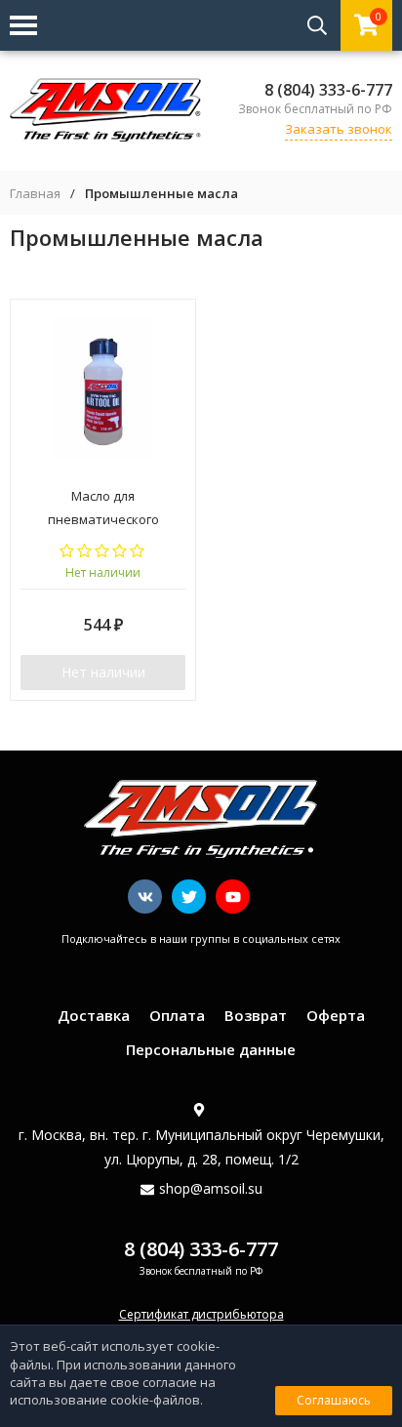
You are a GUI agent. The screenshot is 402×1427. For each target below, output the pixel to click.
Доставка (94, 1015)
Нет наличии (103, 672)
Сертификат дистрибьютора (201, 1314)
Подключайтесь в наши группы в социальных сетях (201, 938)
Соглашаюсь (334, 1400)
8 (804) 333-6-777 (328, 90)
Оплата (177, 1015)
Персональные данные (211, 1049)
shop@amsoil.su (210, 1188)
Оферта (335, 1015)
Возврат (255, 1015)
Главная (35, 193)
